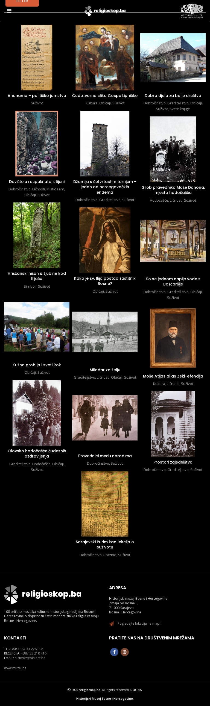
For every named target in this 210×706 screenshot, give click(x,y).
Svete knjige (180, 108)
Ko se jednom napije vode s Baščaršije (173, 281)
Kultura (92, 103)
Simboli (30, 286)
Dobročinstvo (155, 103)
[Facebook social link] (114, 652)
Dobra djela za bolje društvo (173, 95)
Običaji (105, 103)
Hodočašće (159, 200)
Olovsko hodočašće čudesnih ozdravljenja (37, 453)
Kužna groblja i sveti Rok (37, 365)
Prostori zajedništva (172, 462)
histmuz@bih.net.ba (30, 658)
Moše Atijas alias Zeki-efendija (173, 376)
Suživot (37, 103)
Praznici (109, 554)
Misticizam (55, 189)
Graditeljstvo (178, 103)
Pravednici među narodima (105, 456)
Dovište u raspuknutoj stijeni (37, 181)
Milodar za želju (105, 370)
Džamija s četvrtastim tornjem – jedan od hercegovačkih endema (104, 187)
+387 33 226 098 (30, 649)
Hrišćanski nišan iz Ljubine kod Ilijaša (37, 276)
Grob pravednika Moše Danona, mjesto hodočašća (173, 190)
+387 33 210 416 (33, 653)
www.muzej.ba (15, 668)
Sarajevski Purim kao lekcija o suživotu (105, 544)
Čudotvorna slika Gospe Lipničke (105, 95)
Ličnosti (38, 189)
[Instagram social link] (125, 652)
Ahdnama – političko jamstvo (37, 95)
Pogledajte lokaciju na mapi (139, 623)
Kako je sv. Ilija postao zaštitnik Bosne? (105, 281)
